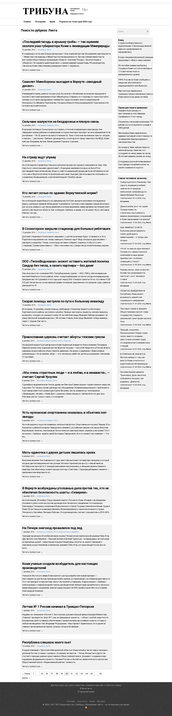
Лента (49, 50)
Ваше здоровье (51, 341)
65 (92, 673)
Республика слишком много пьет (46, 642)
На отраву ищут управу (39, 157)
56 (47, 673)
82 (101, 673)
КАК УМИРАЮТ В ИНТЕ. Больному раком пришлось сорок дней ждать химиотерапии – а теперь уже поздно (134, 234)
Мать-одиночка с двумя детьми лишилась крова (58, 452)
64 (87, 673)
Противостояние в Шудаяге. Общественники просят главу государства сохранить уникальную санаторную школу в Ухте (135, 315)
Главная (27, 22)
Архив (52, 22)
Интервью (49, 420)
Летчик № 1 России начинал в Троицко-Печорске (58, 606)
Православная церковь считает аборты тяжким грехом (63, 337)
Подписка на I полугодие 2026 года (75, 22)
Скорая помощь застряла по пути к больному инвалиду (63, 301)
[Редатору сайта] (86, 707)
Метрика (101, 701)
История (49, 381)
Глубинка (50, 125)
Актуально (42, 50)
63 (82, 673)
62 (77, 673)
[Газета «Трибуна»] (55, 11)
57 (52, 673)
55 (42, 673)
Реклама (71, 701)
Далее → (26, 678)
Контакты (82, 701)
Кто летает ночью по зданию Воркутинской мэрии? (59, 193)
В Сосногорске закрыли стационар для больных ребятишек (66, 229)
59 (62, 673)
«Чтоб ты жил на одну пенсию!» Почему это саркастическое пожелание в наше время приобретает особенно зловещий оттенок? (135, 255)
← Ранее (26, 673)
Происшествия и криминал (69, 532)
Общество (67, 341)
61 (72, 673)
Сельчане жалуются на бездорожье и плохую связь (60, 121)
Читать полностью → (32, 70)
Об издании (40, 22)
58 (57, 673)
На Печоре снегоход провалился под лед (52, 528)
